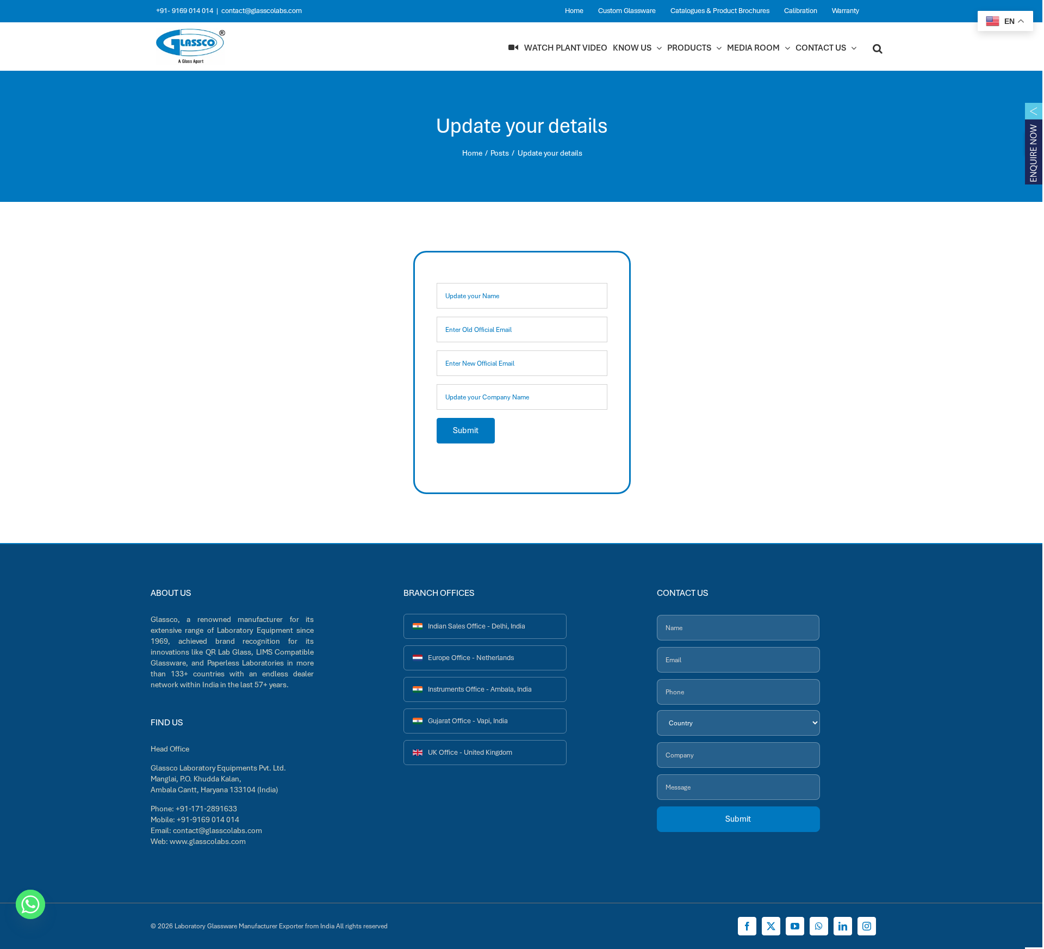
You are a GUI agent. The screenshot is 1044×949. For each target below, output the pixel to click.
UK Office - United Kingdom (470, 752)
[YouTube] (795, 926)
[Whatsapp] (30, 904)
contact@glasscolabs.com (261, 10)
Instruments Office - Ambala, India (480, 689)
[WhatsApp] (819, 926)
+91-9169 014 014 (208, 819)
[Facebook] (747, 926)
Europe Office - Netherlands (471, 657)
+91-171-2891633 (206, 809)
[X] (771, 926)
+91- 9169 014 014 (184, 10)
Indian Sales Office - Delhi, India (476, 626)
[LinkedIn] (843, 926)
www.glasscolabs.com (208, 841)
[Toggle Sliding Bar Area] (1033, 144)
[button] (878, 48)
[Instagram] (866, 926)
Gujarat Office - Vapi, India (468, 720)
